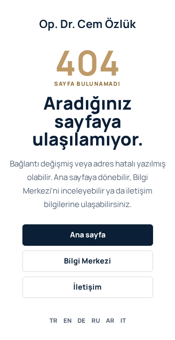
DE (81, 320)
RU (95, 320)
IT (123, 320)
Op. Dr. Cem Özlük (87, 23)
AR (110, 320)
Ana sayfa (87, 234)
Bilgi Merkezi (87, 261)
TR (53, 320)
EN (67, 320)
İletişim (87, 287)
